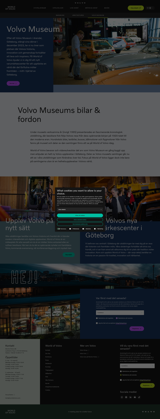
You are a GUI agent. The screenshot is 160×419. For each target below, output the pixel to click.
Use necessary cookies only (80, 224)
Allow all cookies (80, 215)
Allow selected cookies (80, 219)
